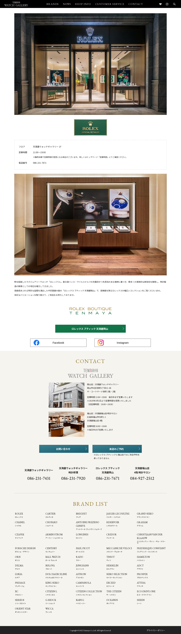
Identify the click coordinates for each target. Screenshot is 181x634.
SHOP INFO (83, 4)
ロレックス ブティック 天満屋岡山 (90, 328)
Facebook (58, 342)
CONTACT (135, 4)
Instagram (123, 342)
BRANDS (52, 4)
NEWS (67, 4)
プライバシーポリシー (156, 630)
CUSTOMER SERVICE (109, 4)
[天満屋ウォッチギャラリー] (16, 4)
